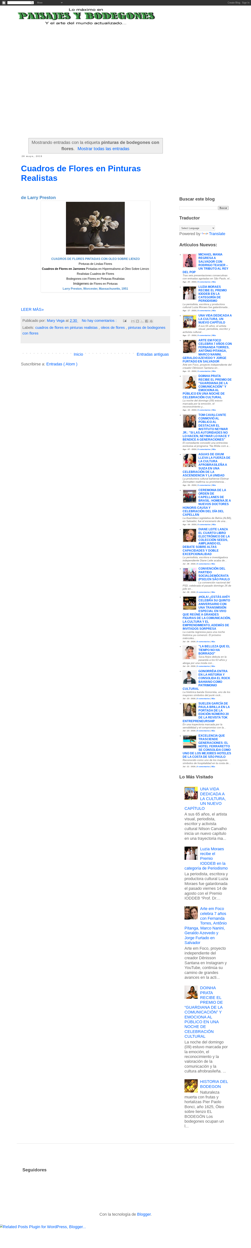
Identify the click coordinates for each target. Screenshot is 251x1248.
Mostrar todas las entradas (103, 148)
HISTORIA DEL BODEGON (214, 1084)
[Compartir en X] (142, 321)
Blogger (144, 1214)
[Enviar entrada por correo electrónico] (124, 321)
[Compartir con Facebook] (146, 321)
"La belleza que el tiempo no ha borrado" (214, 650)
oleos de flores (113, 328)
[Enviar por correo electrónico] (133, 321)
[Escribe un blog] (137, 321)
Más (214, 282)
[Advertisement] (111, 48)
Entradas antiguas (153, 354)
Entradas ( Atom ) (61, 364)
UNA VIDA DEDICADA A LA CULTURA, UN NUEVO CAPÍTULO (215, 319)
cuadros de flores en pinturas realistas (67, 328)
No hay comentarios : (100, 321)
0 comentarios (204, 282)
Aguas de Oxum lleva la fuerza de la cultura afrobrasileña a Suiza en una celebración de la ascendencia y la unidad (206, 465)
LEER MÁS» (32, 309)
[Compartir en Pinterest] (151, 321)
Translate (217, 233)
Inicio (78, 354)
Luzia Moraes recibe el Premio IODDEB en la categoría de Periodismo (212, 294)
